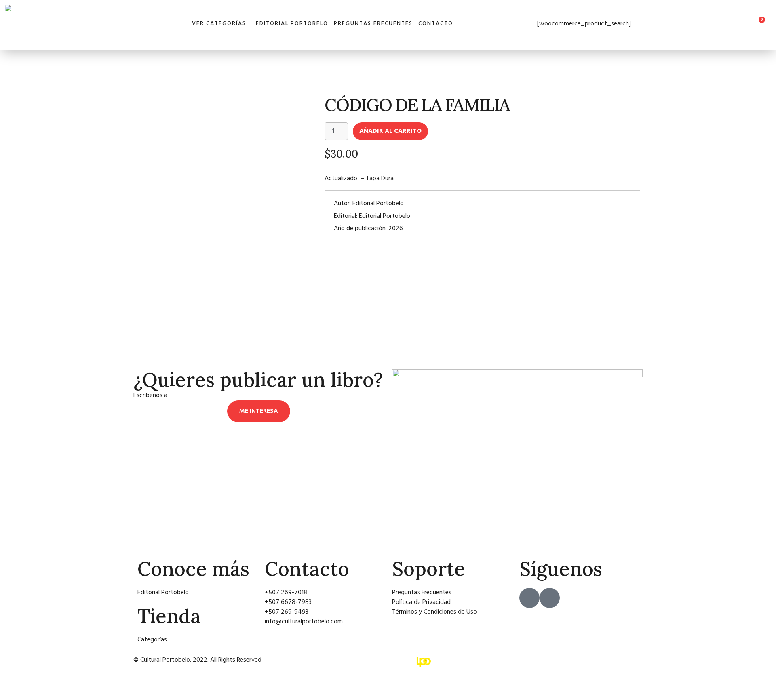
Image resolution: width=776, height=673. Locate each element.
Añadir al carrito (390, 131)
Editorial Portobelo (292, 23)
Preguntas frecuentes (373, 23)
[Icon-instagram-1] (550, 598)
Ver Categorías (219, 23)
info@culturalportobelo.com (208, 395)
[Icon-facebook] (529, 598)
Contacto (435, 23)
